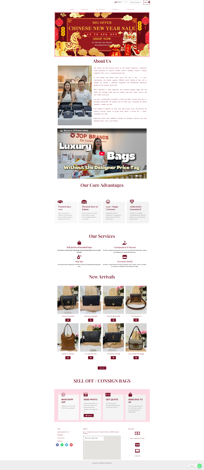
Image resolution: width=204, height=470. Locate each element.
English (119, 2)
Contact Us (130, 9)
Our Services (100, 9)
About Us (85, 9)
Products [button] (116, 9)
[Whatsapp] (199, 466)
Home (72, 9)
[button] (57, 34)
